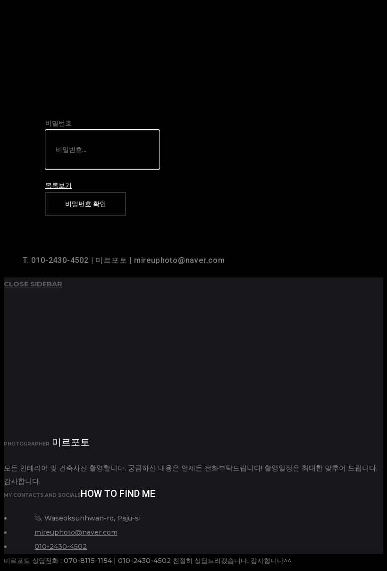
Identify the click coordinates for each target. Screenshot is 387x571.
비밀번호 (58, 123)
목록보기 (58, 185)
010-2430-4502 (60, 546)
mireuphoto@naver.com (76, 532)
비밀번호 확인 (85, 204)
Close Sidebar (33, 284)
